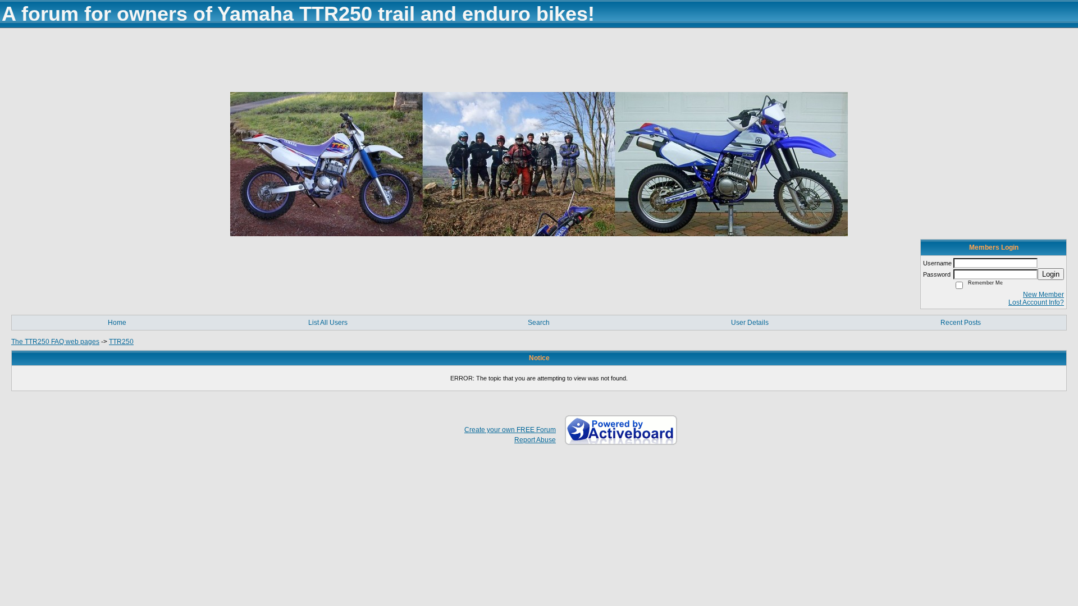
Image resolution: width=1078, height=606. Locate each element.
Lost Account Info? (1036, 302)
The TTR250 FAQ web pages (55, 342)
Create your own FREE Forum (510, 430)
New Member (1043, 295)
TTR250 (121, 342)
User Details (750, 323)
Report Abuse (535, 440)
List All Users (328, 323)
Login (1050, 274)
